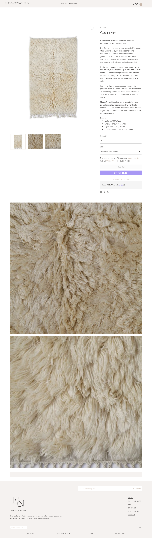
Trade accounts (119, 534)
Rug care (30, 534)
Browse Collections (69, 3)
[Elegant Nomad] (16, 3)
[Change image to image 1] (18, 141)
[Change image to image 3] (53, 141)
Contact (132, 508)
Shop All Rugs (134, 501)
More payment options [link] (121, 179)
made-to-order (134, 157)
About (131, 504)
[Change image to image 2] (35, 141)
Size (102, 147)
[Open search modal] (132, 3)
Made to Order (135, 511)
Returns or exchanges (62, 534)
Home (130, 498)
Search (131, 515)
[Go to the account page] (136, 3)
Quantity (103, 136)
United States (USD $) (18, 527)
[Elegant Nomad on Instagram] (140, 527)
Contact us (110, 160)
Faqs (91, 534)
